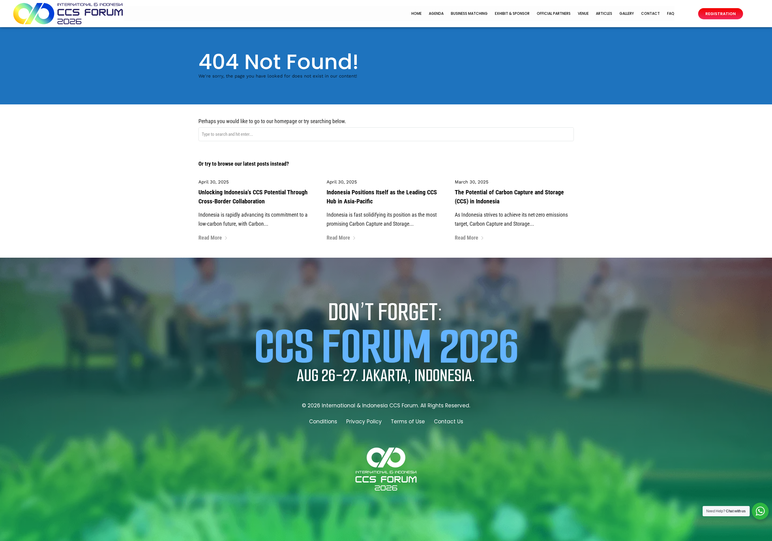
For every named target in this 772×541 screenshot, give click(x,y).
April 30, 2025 (213, 182)
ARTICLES (604, 13)
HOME (416, 13)
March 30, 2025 (472, 182)
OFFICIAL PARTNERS (554, 13)
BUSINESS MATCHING (469, 13)
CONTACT (650, 13)
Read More (210, 237)
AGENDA (436, 13)
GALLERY (626, 13)
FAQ (670, 13)
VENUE (583, 13)
